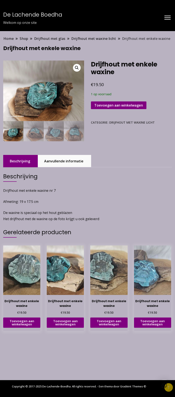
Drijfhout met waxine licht (132, 122)
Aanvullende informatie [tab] (63, 161)
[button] (77, 68)
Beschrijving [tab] (20, 161)
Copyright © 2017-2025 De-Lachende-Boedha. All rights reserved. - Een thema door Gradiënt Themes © (79, 386)
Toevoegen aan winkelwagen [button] (22, 322)
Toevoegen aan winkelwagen (118, 105)
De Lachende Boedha (32, 15)
